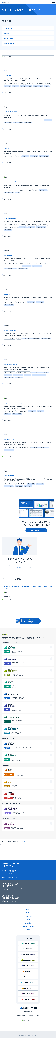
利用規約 (36, 1032)
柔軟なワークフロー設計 (26, 86)
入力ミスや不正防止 (37, 266)
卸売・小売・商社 (21, 302)
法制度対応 (28, 923)
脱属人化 (47, 86)
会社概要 (30, 1032)
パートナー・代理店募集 (28, 926)
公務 (18, 156)
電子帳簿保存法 (28, 122)
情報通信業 (18, 266)
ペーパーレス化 (48, 120)
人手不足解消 (7, 86)
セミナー (28, 912)
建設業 (30, 190)
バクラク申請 (20, 83)
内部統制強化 (15, 86)
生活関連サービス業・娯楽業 (10, 227)
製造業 (48, 83)
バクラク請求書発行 (43, 224)
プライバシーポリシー (22, 1032)
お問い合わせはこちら (10, 877)
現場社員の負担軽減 (38, 86)
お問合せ (28, 930)
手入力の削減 (31, 227)
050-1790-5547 (9, 871)
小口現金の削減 (8, 122)
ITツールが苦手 (35, 372)
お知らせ (28, 919)
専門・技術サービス (22, 190)
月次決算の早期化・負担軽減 (10, 268)
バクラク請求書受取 (40, 83)
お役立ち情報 (28, 916)
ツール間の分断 (26, 266)
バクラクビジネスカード (10, 83)
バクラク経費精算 (29, 83)
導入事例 (28, 909)
